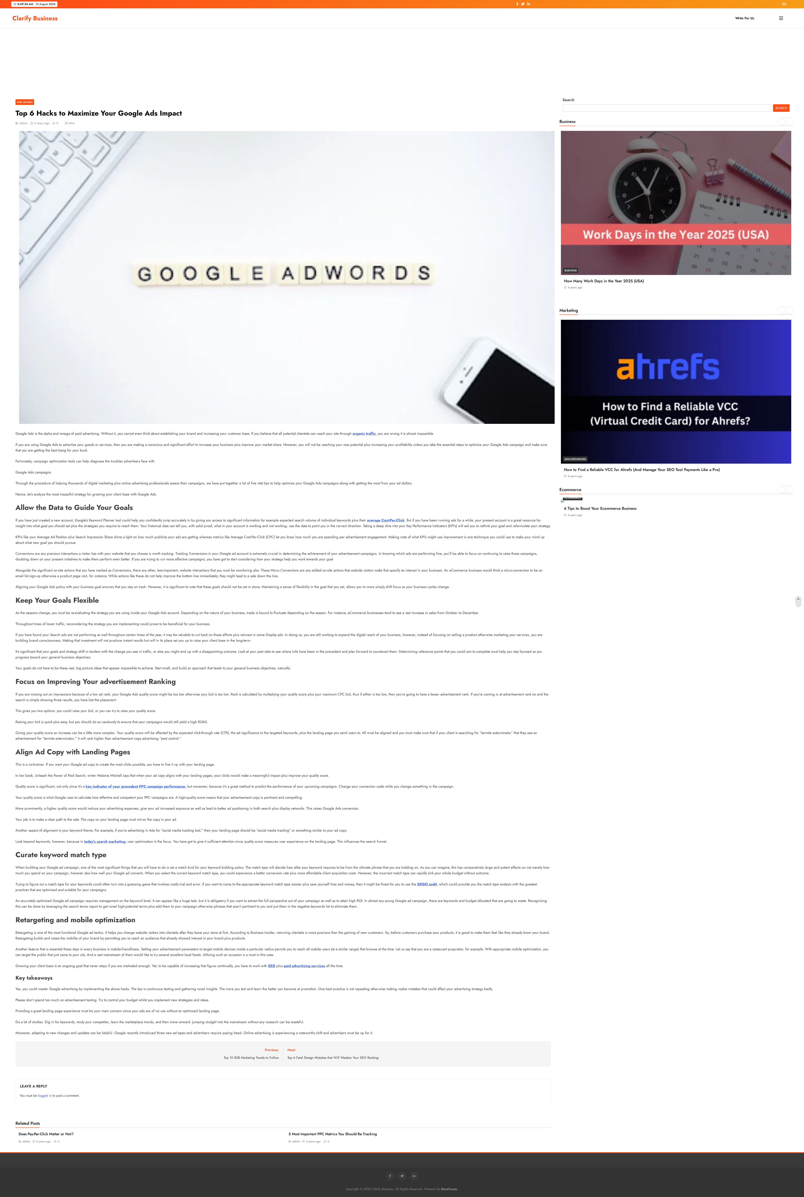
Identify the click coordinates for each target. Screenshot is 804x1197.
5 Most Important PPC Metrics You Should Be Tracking (333, 1134)
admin (23, 123)
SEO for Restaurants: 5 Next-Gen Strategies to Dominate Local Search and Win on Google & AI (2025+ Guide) (660, 329)
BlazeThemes (449, 1189)
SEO (567, 319)
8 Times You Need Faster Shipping (594, 508)
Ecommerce (572, 498)
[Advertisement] (402, 61)
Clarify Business (35, 18)
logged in (45, 1095)
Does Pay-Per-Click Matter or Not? (46, 1134)
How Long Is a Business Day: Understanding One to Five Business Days (625, 281)
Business (570, 270)
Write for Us (744, 18)
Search (568, 100)
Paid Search (25, 102)
